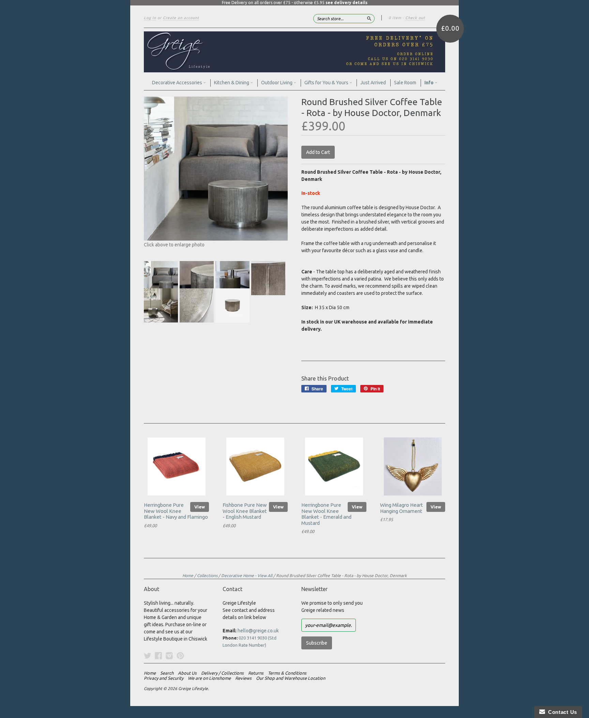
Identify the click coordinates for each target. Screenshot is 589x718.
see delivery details (346, 2)
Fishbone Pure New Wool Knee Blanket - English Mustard (245, 511)
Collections (207, 575)
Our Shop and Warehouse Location (290, 678)
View (199, 506)
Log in (150, 18)
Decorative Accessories (177, 82)
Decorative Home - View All (246, 575)
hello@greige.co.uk (258, 630)
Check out (415, 18)
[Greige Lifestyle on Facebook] (158, 655)
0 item (395, 18)
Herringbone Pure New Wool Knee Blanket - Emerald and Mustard (326, 514)
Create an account (181, 18)
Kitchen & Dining (232, 82)
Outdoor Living (277, 82)
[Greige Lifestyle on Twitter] (147, 655)
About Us (187, 673)
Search (166, 673)
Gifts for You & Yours (326, 82)
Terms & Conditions (287, 673)
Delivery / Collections (222, 673)
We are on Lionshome (209, 678)
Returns (255, 673)
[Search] (369, 18)
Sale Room (405, 82)
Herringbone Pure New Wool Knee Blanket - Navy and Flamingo (176, 511)
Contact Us (561, 712)
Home (187, 575)
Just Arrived (373, 82)
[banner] (294, 51)
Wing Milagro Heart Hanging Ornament (401, 508)
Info (429, 82)
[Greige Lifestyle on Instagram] (169, 655)
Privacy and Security (163, 678)
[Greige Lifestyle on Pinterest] (180, 655)
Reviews (243, 678)
